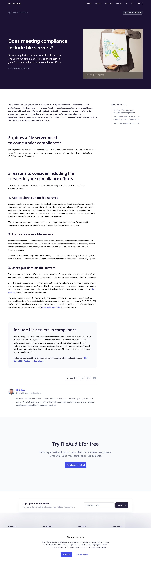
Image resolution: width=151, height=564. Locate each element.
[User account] (127, 3)
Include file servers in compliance (126, 123)
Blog (14, 12)
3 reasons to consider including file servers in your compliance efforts (127, 118)
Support (98, 3)
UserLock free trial (134, 12)
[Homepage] (14, 3)
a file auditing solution (51, 307)
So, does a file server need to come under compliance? (124, 111)
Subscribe (122, 505)
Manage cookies (82, 554)
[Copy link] (7, 137)
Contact (119, 3)
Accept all (66, 554)
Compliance (23, 12)
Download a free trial (75, 465)
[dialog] (75, 546)
